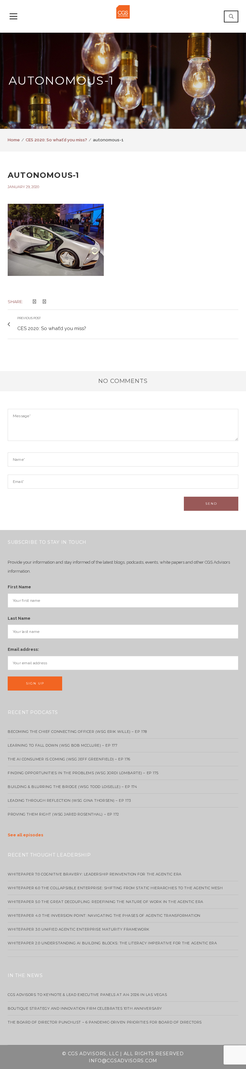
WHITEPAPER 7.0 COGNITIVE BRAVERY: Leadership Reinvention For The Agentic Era (95, 874)
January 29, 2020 (23, 187)
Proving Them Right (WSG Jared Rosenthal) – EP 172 (63, 814)
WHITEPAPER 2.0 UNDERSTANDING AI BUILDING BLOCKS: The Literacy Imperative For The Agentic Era (112, 943)
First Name (19, 586)
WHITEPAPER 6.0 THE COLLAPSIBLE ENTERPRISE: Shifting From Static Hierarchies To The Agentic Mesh (115, 888)
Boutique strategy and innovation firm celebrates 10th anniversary (85, 1008)
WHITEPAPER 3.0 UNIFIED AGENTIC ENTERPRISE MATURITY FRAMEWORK (79, 929)
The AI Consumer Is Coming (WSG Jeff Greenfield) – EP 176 (69, 759)
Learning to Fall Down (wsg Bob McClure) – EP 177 (62, 745)
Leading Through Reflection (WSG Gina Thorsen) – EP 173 (69, 800)
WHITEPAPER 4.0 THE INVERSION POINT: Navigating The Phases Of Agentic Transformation (104, 915)
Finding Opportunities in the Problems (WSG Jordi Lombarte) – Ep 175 (83, 773)
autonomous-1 (43, 175)
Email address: (23, 649)
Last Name (19, 618)
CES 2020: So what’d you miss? (56, 139)
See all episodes (25, 835)
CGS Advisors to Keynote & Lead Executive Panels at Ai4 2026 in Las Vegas (87, 994)
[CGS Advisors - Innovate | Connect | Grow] (123, 11)
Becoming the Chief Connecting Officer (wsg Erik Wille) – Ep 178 (77, 731)
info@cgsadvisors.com (123, 1061)
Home (14, 139)
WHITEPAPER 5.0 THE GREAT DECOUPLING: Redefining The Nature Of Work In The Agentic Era (105, 901)
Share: (15, 301)
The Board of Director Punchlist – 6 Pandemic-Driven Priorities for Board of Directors (105, 1022)
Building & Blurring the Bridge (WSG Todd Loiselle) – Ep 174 (72, 786)
